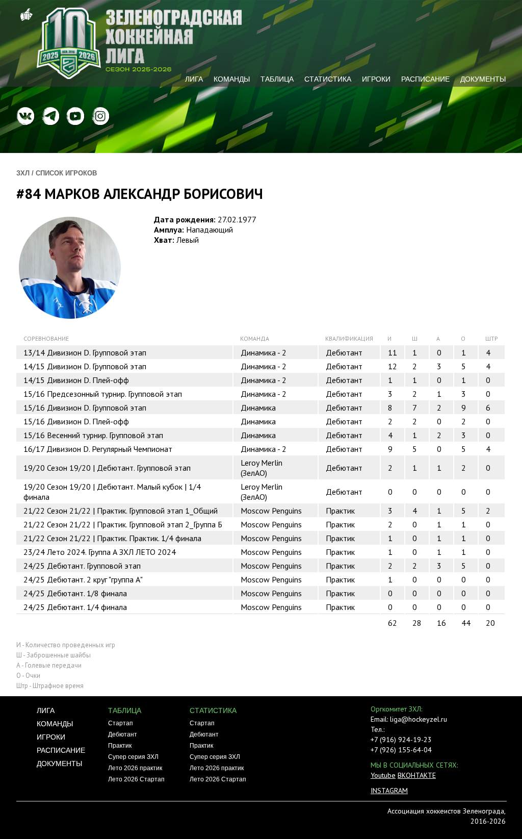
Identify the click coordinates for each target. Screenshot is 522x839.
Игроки (376, 79)
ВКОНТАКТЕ (417, 775)
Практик (120, 745)
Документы (483, 79)
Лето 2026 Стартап (136, 779)
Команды (232, 79)
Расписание (425, 79)
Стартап (120, 723)
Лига (194, 79)
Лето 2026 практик (135, 768)
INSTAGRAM (389, 790)
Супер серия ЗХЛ (133, 756)
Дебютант (122, 734)
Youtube (383, 775)
